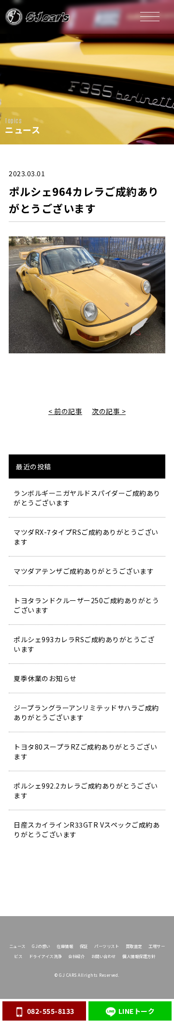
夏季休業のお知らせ (45, 678)
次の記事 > (109, 411)
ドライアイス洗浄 (45, 956)
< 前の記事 (65, 411)
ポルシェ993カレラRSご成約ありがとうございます (84, 644)
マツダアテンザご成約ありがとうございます (84, 571)
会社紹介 (76, 956)
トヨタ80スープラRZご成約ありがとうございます (85, 751)
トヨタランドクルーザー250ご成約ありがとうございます (86, 605)
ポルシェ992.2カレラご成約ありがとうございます (86, 790)
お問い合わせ (103, 956)
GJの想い (41, 946)
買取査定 (134, 946)
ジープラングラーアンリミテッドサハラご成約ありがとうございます (86, 712)
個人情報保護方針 (138, 956)
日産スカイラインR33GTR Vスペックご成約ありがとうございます (87, 829)
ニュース (17, 946)
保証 (84, 946)
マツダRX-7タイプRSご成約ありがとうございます (86, 536)
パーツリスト (106, 946)
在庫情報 (65, 946)
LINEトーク (136, 1011)
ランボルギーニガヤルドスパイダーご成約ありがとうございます (87, 497)
